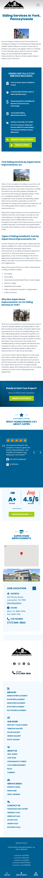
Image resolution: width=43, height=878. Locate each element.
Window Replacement (17, 695)
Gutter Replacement (16, 710)
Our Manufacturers (16, 761)
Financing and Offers (17, 809)
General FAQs (13, 812)
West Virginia (13, 794)
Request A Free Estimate (22, 139)
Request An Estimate (21, 398)
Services (11, 692)
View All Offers (22, 145)
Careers (11, 772)
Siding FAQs (12, 823)
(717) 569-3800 (16, 622)
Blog (9, 768)
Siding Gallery (14, 736)
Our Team (11, 758)
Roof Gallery (13, 739)
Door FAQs (12, 820)
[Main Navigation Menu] (38, 5)
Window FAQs (13, 816)
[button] (21, 554)
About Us (12, 750)
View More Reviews (20, 514)
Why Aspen (12, 754)
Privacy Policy (21, 843)
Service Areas (14, 783)
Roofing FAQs (13, 827)
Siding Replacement (16, 703)
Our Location (16, 588)
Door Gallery (13, 732)
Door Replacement (16, 699)
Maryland (12, 790)
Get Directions (14, 603)
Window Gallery (15, 728)
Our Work (12, 721)
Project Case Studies (17, 725)
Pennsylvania (13, 787)
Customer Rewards (16, 765)
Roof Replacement (15, 706)
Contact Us (13, 805)
